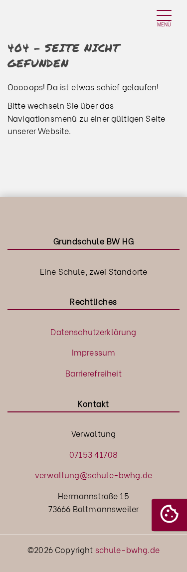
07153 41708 (93, 454)
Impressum (93, 352)
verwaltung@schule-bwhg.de (93, 474)
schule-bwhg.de (127, 549)
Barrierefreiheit (93, 373)
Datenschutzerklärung (93, 331)
